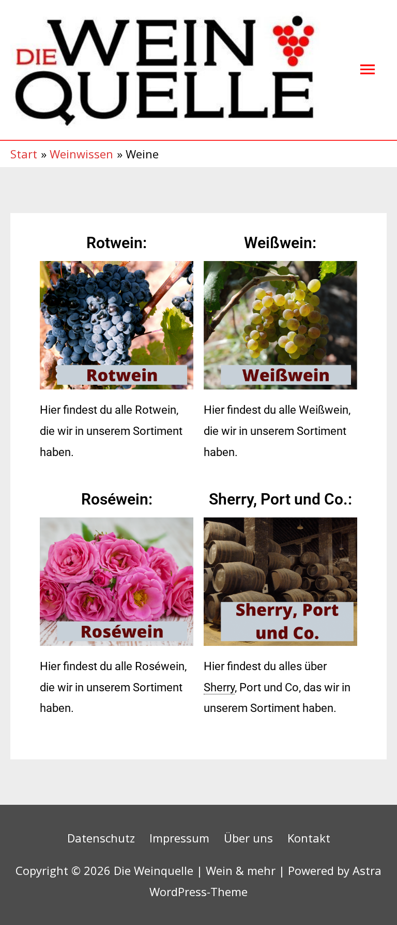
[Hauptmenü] (367, 70)
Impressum (179, 838)
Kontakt (308, 838)
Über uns (248, 838)
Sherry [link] (219, 687)
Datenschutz (101, 838)
